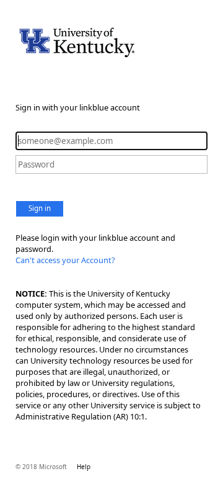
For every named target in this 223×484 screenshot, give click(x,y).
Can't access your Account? (65, 260)
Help (83, 466)
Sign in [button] (39, 208)
